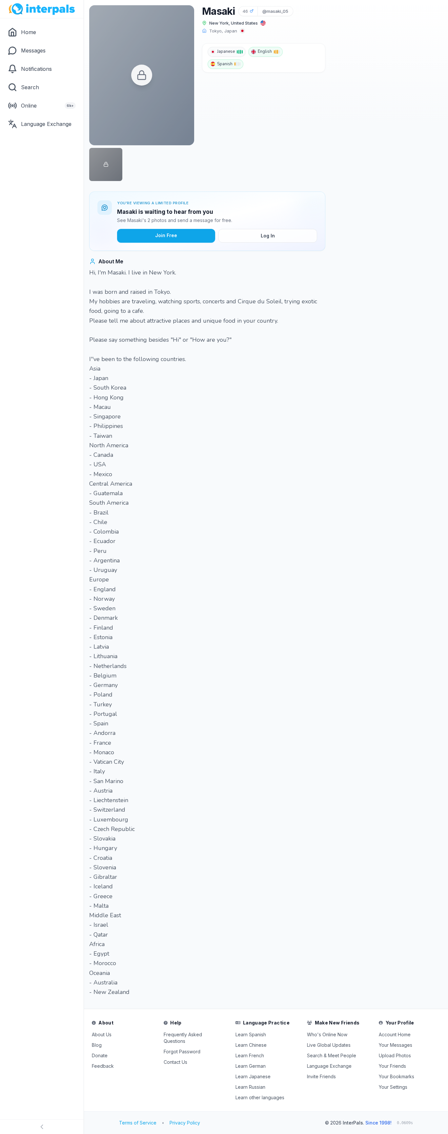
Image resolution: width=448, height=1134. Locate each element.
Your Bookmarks (396, 1076)
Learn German (250, 1066)
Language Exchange (329, 1066)
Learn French (249, 1055)
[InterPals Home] (42, 9)
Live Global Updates (329, 1045)
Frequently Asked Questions (183, 1038)
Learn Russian (250, 1087)
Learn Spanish (250, 1034)
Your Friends (392, 1066)
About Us (102, 1034)
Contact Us (175, 1062)
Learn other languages (259, 1097)
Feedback (103, 1066)
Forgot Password (182, 1051)
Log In (268, 235)
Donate (100, 1055)
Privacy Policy (185, 1122)
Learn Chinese (251, 1045)
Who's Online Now (327, 1034)
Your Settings (393, 1087)
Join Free (166, 235)
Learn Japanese (253, 1076)
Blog (97, 1045)
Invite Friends (321, 1076)
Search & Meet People (331, 1055)
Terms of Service (137, 1122)
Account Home (395, 1034)
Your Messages (395, 1045)
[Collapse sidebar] (42, 1127)
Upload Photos (395, 1055)
